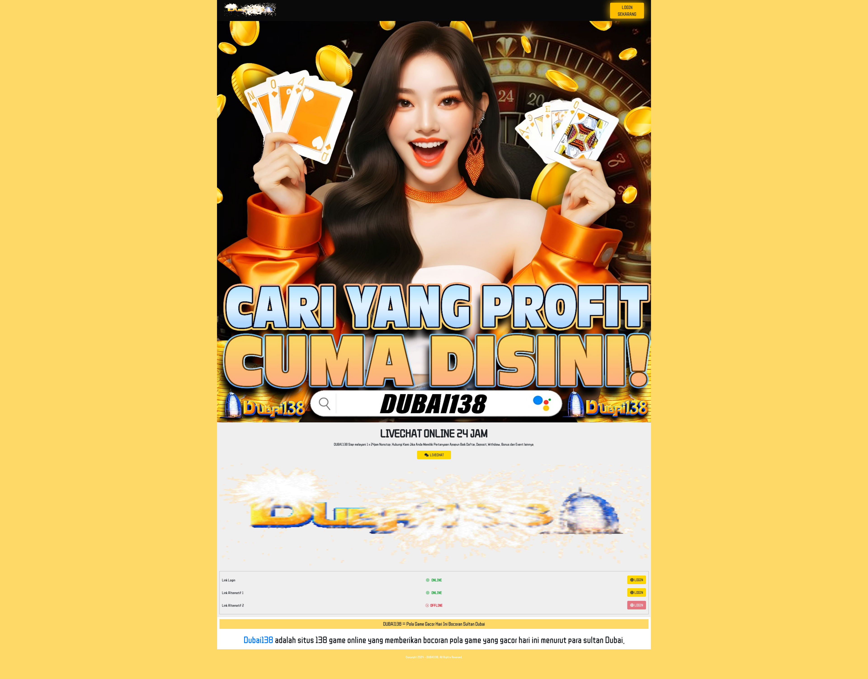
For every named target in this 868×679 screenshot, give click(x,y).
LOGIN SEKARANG (627, 10)
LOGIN (638, 580)
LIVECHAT (436, 455)
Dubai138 (258, 639)
